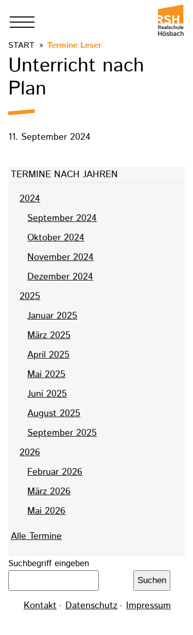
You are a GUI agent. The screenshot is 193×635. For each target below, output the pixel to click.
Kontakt (40, 605)
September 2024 (62, 218)
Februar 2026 (54, 472)
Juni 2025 (47, 394)
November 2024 (60, 257)
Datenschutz (91, 605)
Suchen (151, 580)
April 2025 (48, 355)
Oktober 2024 (55, 238)
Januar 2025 (52, 316)
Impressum (148, 605)
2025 (30, 296)
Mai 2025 (46, 374)
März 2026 (49, 491)
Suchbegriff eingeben (48, 563)
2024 (30, 199)
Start (21, 45)
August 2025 (53, 413)
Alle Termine (36, 536)
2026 (30, 452)
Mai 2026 (46, 511)
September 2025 (62, 433)
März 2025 (49, 335)
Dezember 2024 (60, 277)
